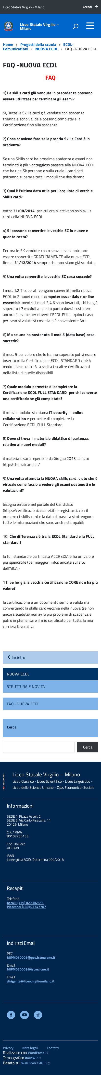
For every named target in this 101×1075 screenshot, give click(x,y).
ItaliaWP (31, 1057)
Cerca (11, 727)
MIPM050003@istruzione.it (28, 969)
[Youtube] (24, 1015)
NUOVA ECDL (46, 49)
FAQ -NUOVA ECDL (23, 704)
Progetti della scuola (38, 44)
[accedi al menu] (90, 26)
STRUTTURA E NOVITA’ (26, 686)
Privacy (8, 1047)
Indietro (18, 657)
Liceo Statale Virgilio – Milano (39, 26)
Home (8, 44)
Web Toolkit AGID (34, 1062)
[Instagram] (38, 1015)
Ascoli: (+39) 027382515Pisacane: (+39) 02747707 (26, 904)
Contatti (53, 1047)
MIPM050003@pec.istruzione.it (31, 957)
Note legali (30, 1047)
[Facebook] (11, 1015)
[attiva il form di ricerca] (75, 26)
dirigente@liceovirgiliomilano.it (30, 981)
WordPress (36, 1052)
